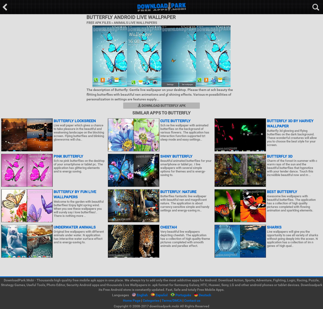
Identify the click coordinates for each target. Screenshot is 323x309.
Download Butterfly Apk (163, 105)
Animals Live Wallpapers (135, 23)
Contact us (192, 300)
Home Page (131, 300)
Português (183, 295)
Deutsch (205, 295)
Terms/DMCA (172, 300)
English (142, 295)
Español (162, 295)
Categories (151, 300)
